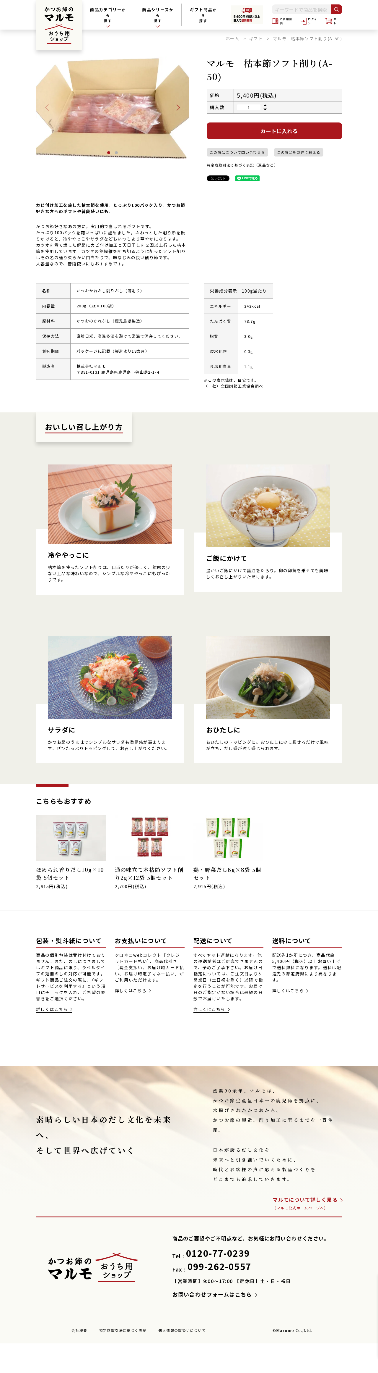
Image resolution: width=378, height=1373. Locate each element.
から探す (203, 15)
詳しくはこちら (52, 1009)
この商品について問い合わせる (237, 152)
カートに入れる (279, 131)
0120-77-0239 (218, 1252)
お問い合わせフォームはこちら (212, 1294)
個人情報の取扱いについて (182, 1330)
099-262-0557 (220, 1266)
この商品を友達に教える (298, 152)
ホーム (232, 38)
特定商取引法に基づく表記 (123, 1330)
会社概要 (79, 1330)
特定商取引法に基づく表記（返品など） (242, 164)
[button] (178, 108)
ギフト (256, 38)
